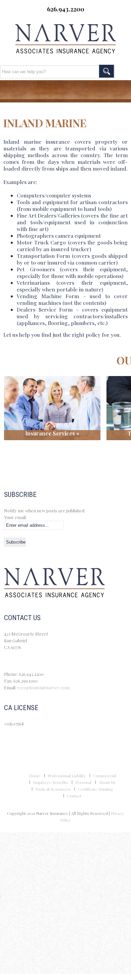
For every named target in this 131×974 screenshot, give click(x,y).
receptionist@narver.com (43, 687)
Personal (83, 782)
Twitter (56, 20)
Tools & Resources (53, 789)
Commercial (104, 775)
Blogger (91, 20)
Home (34, 775)
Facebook (39, 20)
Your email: (15, 517)
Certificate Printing (95, 789)
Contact (74, 795)
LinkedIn (74, 20)
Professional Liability (67, 775)
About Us (107, 782)
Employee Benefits (50, 782)
